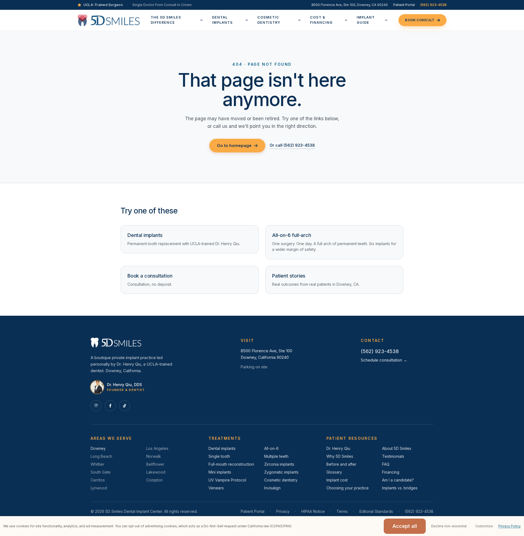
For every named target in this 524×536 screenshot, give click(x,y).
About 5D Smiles (396, 448)
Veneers (216, 488)
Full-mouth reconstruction (231, 464)
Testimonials (393, 456)
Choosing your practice (347, 488)
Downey (98, 448)
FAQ (385, 464)
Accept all (404, 526)
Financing (390, 472)
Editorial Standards (376, 511)
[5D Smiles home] (109, 20)
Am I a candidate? (398, 480)
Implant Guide (366, 20)
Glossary (334, 472)
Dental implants (222, 448)
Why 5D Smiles (339, 456)
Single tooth (219, 456)
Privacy (283, 511)
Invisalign (272, 488)
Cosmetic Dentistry (268, 20)
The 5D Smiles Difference (166, 20)
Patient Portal (404, 5)
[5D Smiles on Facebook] (110, 405)
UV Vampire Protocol (227, 480)
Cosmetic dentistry (280, 480)
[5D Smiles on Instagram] (96, 405)
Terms (342, 511)
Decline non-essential (449, 526)
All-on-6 (271, 448)
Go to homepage (234, 145)
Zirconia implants (279, 464)
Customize (484, 526)
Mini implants (220, 472)
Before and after (341, 464)
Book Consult (419, 20)
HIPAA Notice (313, 511)
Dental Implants (222, 20)
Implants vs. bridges (400, 488)
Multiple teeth (276, 456)
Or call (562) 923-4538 (292, 145)
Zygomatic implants (281, 472)
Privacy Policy (509, 526)
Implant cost (337, 480)
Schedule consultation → (384, 360)
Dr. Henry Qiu (338, 448)
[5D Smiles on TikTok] (124, 405)
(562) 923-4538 (433, 5)
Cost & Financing (321, 20)
